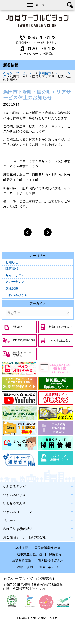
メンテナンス (15, 281)
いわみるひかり (16, 295)
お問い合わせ (48, 567)
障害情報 (11, 268)
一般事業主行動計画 (28, 554)
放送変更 (11, 288)
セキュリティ (15, 275)
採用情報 (55, 554)
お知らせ (11, 262)
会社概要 (21, 548)
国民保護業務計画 (47, 548)
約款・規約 (25, 567)
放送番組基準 (21, 560)
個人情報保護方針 (50, 560)
